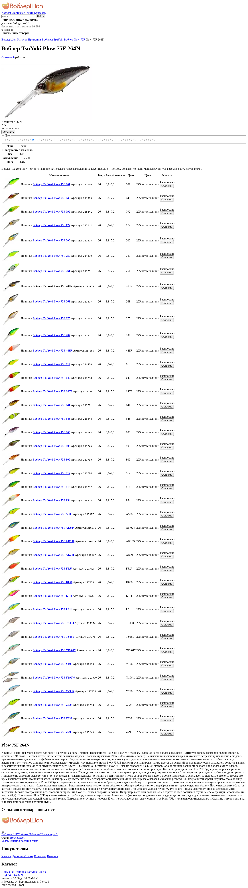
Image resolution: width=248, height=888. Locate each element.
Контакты (40, 12)
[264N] (33, 140)
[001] (6, 140)
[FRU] (109, 140)
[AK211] (105, 140)
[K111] (117, 140)
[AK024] (98, 140)
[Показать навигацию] (2, 832)
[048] (10, 140)
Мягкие (36, 834)
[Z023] (147, 140)
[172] (18, 140)
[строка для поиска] (18, 16)
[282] (44, 140)
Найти (40, 16)
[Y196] (136, 140)
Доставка (18, 12)
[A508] (94, 140)
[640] (56, 140)
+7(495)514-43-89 (12, 875)
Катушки (32, 871)
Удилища (21, 871)
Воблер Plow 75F (74, 39)
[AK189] (101, 140)
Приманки (34, 39)
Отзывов (8, 57)
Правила (52, 856)
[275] (40, 140)
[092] (14, 140)
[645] (67, 140)
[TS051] (128, 140)
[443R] (48, 140)
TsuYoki (58, 39)
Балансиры (50, 834)
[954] (90, 140)
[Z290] (155, 140)
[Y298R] (143, 140)
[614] (52, 140)
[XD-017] (132, 140)
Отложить (8, 132)
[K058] (113, 140)
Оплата (28, 12)
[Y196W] (140, 140)
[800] (71, 140)
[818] (86, 140)
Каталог (6, 12)
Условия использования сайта (19, 840)
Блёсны (24, 834)
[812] (82, 140)
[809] (79, 140)
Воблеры (47, 39)
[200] (21, 140)
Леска (42, 871)
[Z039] (151, 140)
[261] (29, 140)
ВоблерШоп (9, 39)
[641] (63, 140)
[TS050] (124, 140)
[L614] (121, 140)
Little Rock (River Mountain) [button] (19, 19)
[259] (25, 140)
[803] (75, 140)
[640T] (60, 140)
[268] (37, 140)
